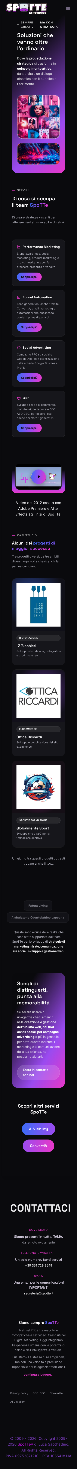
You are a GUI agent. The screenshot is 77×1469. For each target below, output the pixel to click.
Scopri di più (29, 277)
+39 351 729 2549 (38, 1265)
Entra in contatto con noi (36, 1072)
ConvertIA (38, 1145)
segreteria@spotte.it (38, 1293)
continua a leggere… (38, 1374)
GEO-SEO (39, 1393)
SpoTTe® (25, 1444)
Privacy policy (19, 1393)
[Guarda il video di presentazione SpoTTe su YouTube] (38, 477)
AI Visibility (38, 1129)
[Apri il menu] (68, 8)
